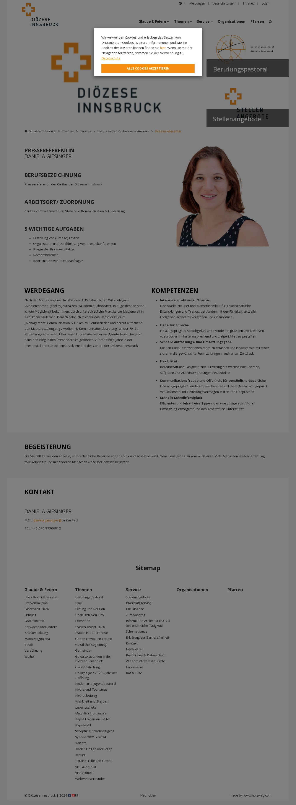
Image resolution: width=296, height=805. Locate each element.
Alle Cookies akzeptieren (148, 68)
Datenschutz (110, 58)
